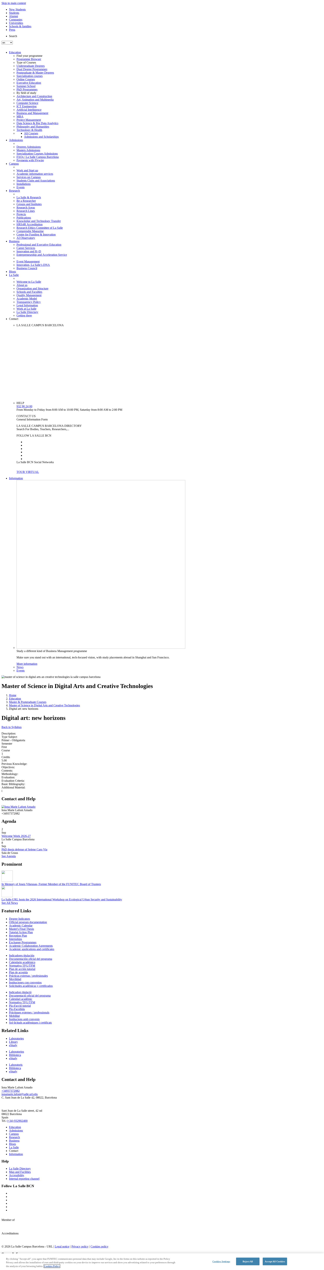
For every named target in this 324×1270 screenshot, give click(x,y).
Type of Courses (26, 62)
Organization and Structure (32, 288)
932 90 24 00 (24, 406)
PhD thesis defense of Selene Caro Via (24, 849)
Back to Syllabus (12, 727)
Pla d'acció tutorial (20, 1005)
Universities (16, 23)
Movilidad (15, 979)
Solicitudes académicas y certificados (31, 985)
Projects (21, 214)
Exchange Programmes (22, 942)
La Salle (14, 275)
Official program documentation (28, 922)
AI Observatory (25, 237)
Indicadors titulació (20, 992)
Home (12, 695)
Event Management (28, 261)
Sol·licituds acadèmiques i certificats (30, 1022)
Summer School (25, 86)
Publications (23, 217)
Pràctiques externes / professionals (29, 1012)
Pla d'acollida (17, 1009)
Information (16, 478)
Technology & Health (29, 130)
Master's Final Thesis (21, 928)
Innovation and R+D (28, 251)
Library (13, 1041)
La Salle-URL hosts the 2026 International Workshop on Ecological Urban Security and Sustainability (62, 899)
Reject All (248, 1261)
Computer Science (27, 103)
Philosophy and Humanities (32, 126)
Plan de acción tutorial (22, 969)
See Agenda (9, 856)
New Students (17, 9)
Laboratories (16, 1038)
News (19, 667)
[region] (162, 1261)
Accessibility (16, 1175)
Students (14, 12)
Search (13, 36)
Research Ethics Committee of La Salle (39, 227)
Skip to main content (14, 3)
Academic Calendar (20, 925)
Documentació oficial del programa (30, 995)
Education (15, 52)
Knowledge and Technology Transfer (38, 221)
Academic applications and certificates (31, 949)
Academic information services (34, 173)
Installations (23, 183)
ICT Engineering (26, 106)
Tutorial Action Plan (21, 932)
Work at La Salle (26, 308)
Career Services (25, 248)
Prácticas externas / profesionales (28, 975)
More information (26, 663)
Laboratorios (16, 1051)
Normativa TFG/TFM (22, 965)
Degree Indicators (19, 918)
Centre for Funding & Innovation (36, 234)
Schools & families (20, 26)
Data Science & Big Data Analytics (37, 123)
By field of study (26, 92)
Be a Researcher (26, 200)
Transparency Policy (28, 302)
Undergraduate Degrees (30, 65)
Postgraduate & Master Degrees (35, 72)
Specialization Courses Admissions (37, 153)
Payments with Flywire (30, 160)
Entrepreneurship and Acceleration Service (41, 254)
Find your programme (29, 55)
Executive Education (28, 82)
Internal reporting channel (24, 1178)
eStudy (13, 1045)
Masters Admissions (28, 150)
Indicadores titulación (21, 955)
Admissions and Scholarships (41, 136)
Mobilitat (14, 1015)
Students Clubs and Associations (35, 180)
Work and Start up (27, 170)
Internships (15, 939)
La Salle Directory (27, 312)
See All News (10, 902)
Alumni (13, 16)
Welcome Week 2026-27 (16, 836)
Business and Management (32, 113)
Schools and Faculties (29, 291)
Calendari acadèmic (20, 999)
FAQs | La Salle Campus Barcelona (37, 157)
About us (21, 285)
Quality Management (28, 295)
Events (20, 187)
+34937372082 (11, 1090)
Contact (13, 318)
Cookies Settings (221, 1261)
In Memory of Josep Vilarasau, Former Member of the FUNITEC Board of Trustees (51, 884)
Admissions (16, 140)
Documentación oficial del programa (30, 958)
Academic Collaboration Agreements (31, 945)
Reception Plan (18, 935)
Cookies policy (99, 1246)
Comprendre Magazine (30, 231)
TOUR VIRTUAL (27, 471)
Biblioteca (15, 1055)
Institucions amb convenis (24, 1019)
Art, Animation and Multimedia (35, 99)
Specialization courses (29, 76)
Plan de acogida (18, 972)
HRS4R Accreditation (29, 224)
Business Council (26, 268)
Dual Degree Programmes (31, 69)
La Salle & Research (28, 197)
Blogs (12, 271)
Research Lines (25, 210)
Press (12, 29)
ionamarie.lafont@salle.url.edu (20, 1094)
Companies (15, 19)
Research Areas (25, 207)
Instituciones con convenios (25, 982)
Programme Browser (28, 59)
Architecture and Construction (34, 96)
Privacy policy (79, 1246)
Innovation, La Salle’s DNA (33, 264)
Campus (14, 163)
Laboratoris (15, 1064)
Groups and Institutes (29, 204)
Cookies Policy (52, 1266)
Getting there (24, 315)
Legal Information (27, 305)
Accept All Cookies (275, 1261)
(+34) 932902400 (17, 1120)
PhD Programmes (27, 89)
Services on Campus (28, 177)
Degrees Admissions (28, 146)
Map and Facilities (20, 1172)
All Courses (31, 133)
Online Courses (25, 79)
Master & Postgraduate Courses (27, 702)
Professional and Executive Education (38, 244)
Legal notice (62, 1246)
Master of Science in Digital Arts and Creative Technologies (44, 705)
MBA (19, 116)
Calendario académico (22, 962)
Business (14, 241)
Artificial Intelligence (28, 109)
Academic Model (26, 298)
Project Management (28, 119)
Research (14, 190)
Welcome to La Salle (28, 281)
